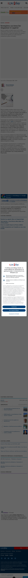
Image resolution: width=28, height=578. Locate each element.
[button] (14, 283)
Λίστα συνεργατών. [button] (11, 295)
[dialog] (14, 289)
